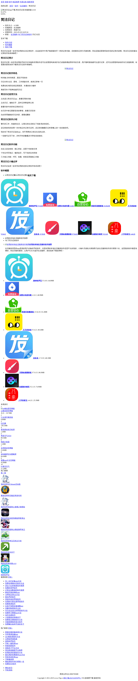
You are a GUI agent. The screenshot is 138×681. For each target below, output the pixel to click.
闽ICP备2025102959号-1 (72, 678)
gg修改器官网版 (7, 411)
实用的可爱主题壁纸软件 (14, 601)
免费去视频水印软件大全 (14, 583)
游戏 (6, 2)
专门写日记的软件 (25, 34)
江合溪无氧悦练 (7, 417)
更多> (10, 577)
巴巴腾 (3, 423)
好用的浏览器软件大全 (13, 652)
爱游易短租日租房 (8, 429)
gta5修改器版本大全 (12, 637)
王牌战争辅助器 (11, 639)
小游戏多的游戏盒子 (13, 617)
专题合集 (23, 2)
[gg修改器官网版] (8, 408)
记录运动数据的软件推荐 (14, 590)
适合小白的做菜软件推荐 (14, 586)
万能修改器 (9, 659)
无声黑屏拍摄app (11, 634)
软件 (10, 2)
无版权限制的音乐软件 (13, 622)
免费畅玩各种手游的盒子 (14, 624)
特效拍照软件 (10, 646)
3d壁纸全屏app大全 (12, 595)
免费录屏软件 (10, 604)
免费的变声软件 (11, 588)
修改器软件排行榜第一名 (14, 661)
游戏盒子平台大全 (12, 648)
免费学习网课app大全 (13, 613)
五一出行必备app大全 (13, 581)
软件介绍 (8, 42)
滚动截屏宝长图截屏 (8, 454)
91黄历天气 (5, 466)
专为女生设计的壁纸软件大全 (16, 610)
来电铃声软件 (10, 641)
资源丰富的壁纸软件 (13, 599)
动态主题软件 (10, 615)
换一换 (3, 473)
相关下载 (8, 47)
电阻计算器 (5, 442)
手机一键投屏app (11, 643)
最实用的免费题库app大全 (15, 655)
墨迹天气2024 (6, 436)
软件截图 (8, 45)
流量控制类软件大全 (13, 608)
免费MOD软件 (10, 664)
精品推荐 (16, 2)
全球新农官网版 (7, 448)
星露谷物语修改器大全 (13, 632)
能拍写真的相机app (12, 592)
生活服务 (23, 6)
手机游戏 (8, 670)
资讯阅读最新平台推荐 (13, 650)
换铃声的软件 (10, 597)
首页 (2, 2)
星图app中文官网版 (8, 460)
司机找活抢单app (11, 657)
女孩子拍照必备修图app (14, 606)
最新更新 (30, 2)
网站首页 (8, 668)
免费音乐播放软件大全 (13, 620)
